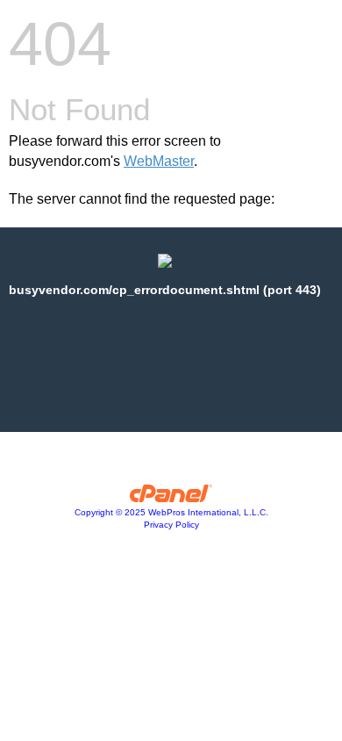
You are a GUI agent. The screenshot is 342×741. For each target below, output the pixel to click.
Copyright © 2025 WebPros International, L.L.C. (171, 512)
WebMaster (159, 161)
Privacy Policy (171, 524)
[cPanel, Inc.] (171, 498)
